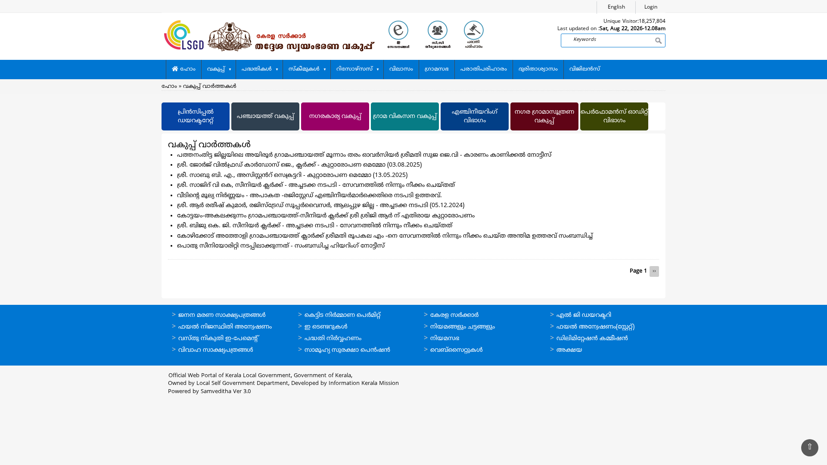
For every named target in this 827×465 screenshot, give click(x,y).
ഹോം (187, 69)
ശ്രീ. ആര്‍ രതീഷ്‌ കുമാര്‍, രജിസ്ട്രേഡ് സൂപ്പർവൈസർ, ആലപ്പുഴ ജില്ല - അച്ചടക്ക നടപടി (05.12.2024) (320, 205)
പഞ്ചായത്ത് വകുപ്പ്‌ (265, 116)
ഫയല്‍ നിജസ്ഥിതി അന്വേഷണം (225, 327)
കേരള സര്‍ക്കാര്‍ (454, 315)
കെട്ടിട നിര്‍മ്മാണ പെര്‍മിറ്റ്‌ (342, 315)
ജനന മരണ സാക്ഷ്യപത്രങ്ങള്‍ (222, 315)
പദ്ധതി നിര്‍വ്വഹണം (333, 338)
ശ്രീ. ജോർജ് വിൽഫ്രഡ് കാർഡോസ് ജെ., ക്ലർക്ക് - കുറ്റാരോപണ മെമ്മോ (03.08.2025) (299, 165)
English (616, 7)
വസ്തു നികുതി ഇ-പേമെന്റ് (218, 338)
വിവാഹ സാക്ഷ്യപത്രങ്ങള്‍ (215, 350)
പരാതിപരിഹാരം (483, 69)
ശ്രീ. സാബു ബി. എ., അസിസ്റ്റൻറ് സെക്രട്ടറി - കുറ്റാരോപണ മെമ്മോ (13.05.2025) (292, 175)
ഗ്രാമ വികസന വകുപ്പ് (405, 116)
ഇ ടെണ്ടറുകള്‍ (326, 327)
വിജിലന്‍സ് (584, 69)
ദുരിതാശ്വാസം (538, 69)
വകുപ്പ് (216, 69)
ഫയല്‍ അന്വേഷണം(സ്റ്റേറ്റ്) (595, 327)
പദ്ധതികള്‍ (257, 69)
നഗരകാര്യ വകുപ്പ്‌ (335, 116)
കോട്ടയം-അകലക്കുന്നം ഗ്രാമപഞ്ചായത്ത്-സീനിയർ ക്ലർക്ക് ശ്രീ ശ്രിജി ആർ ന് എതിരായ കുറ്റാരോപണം (326, 216)
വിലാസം (401, 69)
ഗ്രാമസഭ (437, 69)
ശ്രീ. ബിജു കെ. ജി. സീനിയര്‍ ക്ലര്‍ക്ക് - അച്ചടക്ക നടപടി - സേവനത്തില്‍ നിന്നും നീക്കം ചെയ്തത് (314, 225)
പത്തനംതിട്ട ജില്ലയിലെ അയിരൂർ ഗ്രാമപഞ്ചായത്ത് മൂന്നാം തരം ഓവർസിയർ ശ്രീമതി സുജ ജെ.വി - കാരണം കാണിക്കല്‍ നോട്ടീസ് (364, 155)
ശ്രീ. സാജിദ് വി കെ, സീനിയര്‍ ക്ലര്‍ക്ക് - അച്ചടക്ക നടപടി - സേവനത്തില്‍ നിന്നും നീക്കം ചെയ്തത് (316, 185)
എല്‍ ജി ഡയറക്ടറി (584, 315)
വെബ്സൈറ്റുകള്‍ (456, 350)
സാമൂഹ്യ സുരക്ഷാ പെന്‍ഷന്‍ (347, 350)
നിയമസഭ (444, 338)
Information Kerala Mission (364, 383)
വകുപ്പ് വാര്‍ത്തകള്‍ (209, 86)
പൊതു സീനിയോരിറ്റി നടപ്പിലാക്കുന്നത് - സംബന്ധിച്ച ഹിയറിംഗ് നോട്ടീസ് (281, 246)
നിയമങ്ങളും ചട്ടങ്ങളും (462, 327)
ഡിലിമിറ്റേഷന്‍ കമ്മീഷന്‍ (592, 338)
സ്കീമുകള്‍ (304, 69)
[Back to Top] (809, 447)
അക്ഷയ (569, 350)
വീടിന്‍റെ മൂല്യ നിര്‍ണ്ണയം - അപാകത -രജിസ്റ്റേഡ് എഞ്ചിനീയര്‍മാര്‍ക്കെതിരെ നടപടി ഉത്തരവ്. (309, 195)
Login (650, 7)
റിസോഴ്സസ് (354, 69)
